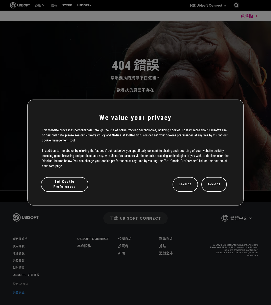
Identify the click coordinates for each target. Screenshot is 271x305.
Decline (185, 184)
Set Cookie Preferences (64, 184)
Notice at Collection (126, 135)
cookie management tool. (58, 141)
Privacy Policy (95, 135)
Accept (214, 184)
